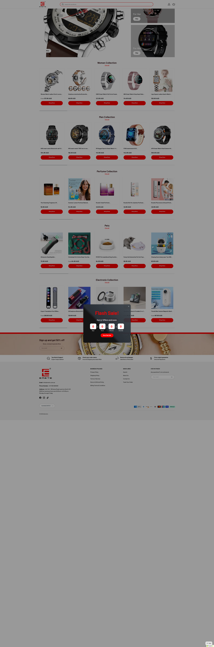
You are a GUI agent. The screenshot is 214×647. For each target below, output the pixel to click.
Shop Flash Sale (107, 335)
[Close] (128, 306)
